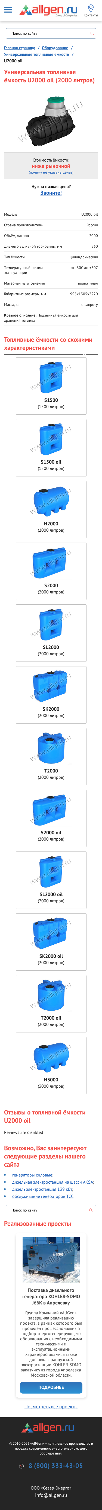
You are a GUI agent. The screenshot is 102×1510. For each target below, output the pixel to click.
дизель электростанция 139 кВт (42, 1189)
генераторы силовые (32, 1175)
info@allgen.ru (51, 1495)
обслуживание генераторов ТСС (42, 1196)
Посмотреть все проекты (51, 1406)
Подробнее (51, 1387)
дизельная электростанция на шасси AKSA (52, 1182)
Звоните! (51, 193)
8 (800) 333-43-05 (56, 1466)
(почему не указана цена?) (51, 172)
